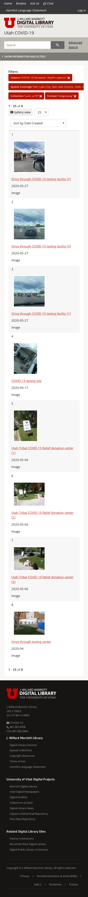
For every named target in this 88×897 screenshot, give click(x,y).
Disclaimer (55, 884)
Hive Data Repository (22, 819)
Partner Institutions (22, 838)
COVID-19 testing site (26, 381)
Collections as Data (21, 802)
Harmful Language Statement (26, 10)
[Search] (57, 45)
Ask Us (34, 3)
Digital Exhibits (18, 797)
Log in (82, 10)
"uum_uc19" (25, 95)
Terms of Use (17, 761)
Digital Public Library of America (29, 849)
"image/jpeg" (60, 95)
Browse (21, 3)
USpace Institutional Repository (29, 813)
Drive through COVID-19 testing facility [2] (41, 179)
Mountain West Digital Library (28, 844)
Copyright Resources (22, 756)
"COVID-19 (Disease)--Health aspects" (39, 77)
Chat (49, 3)
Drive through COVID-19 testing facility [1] (41, 313)
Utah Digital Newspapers (24, 791)
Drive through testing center (31, 642)
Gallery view (21, 112)
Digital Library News (22, 808)
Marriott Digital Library (23, 786)
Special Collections (21, 750)
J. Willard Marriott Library (22, 707)
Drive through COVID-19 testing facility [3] (41, 246)
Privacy (24, 876)
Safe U (38, 884)
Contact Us (16, 722)
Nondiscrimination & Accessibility (57, 876)
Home (8, 3)
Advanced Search (75, 45)
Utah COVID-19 (19, 33)
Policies (73, 884)
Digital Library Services (23, 745)
